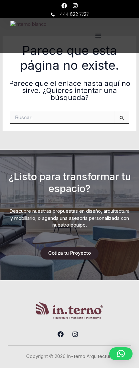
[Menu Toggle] (98, 35)
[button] (121, 353)
